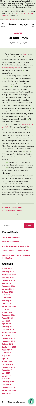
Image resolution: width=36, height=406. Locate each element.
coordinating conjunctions (11, 67)
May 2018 (6, 356)
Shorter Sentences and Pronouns (15, 251)
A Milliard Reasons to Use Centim (15, 246)
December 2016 (8, 387)
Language (18, 33)
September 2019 (9, 332)
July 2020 (6, 321)
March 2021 (7, 312)
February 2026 (8, 272)
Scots (24, 54)
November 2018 (8, 341)
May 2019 (6, 335)
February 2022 (8, 301)
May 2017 (6, 379)
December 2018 (8, 338)
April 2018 (6, 359)
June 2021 (6, 309)
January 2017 (7, 385)
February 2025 (8, 277)
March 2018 (7, 361)
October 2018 (7, 344)
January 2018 (7, 364)
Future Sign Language (11, 237)
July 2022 (6, 295)
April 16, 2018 (23, 43)
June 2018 (6, 353)
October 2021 (7, 303)
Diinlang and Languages (18, 24)
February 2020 (8, 327)
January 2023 (8, 289)
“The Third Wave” (11, 19)
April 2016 (6, 393)
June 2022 (6, 298)
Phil (13, 43)
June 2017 (6, 376)
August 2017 (7, 370)
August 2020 (7, 318)
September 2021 (9, 306)
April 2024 (6, 283)
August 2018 (7, 350)
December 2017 (8, 367)
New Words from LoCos (12, 242)
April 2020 (6, 324)
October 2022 (7, 292)
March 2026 (7, 269)
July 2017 (6, 373)
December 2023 (8, 286)
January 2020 (8, 330)
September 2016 (9, 390)
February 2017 (8, 382)
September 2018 (9, 347)
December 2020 (9, 315)
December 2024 (8, 280)
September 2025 (9, 275)
